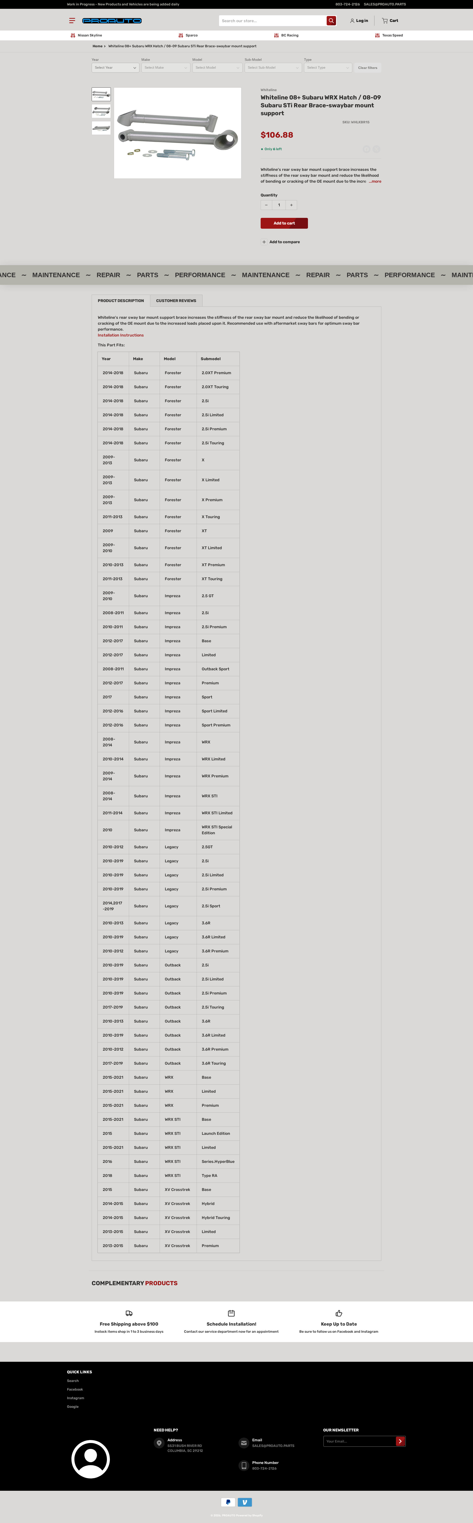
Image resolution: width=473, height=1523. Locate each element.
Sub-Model (253, 60)
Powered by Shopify (249, 1515)
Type (308, 60)
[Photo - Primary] (101, 94)
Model (197, 60)
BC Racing (290, 35)
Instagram (75, 1398)
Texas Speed (392, 35)
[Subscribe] (400, 1441)
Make (145, 60)
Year (95, 60)
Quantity (269, 195)
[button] (72, 21)
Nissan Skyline (90, 35)
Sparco (192, 35)
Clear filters (367, 68)
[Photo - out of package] (101, 128)
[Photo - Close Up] (101, 111)
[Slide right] (238, 133)
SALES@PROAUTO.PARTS (385, 4)
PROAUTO (228, 1515)
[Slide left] (116, 133)
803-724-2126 (348, 4)
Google (73, 1407)
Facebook (75, 1389)
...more (375, 181)
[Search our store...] (331, 20)
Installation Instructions (121, 335)
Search (73, 1381)
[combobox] (278, 20)
